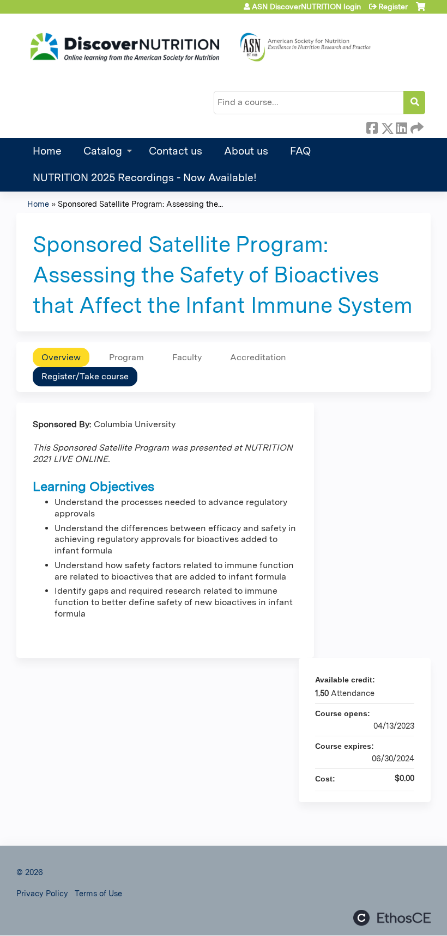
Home (47, 151)
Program (126, 357)
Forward (415, 126)
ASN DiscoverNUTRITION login (306, 6)
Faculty (187, 357)
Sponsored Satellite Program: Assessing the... (140, 203)
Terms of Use (98, 893)
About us (246, 151)
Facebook (371, 126)
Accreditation (258, 357)
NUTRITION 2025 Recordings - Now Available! (145, 177)
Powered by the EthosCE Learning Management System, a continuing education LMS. (392, 918)
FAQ (300, 151)
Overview (61, 357)
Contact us (175, 151)
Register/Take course (85, 376)
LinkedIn (401, 126)
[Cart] (420, 11)
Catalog (102, 151)
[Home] (199, 47)
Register (393, 6)
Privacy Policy (42, 893)
